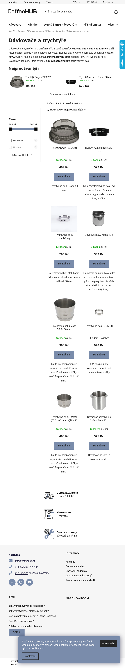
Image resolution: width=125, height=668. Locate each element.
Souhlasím (108, 643)
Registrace (108, 2)
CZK (75, 2)
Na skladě (24, 140)
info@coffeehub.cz (25, 561)
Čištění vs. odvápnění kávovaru (26, 626)
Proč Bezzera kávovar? (21, 621)
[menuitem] (15, 24)
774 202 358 (21, 567)
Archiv (16, 632)
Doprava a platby (32, 2)
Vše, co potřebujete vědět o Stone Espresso (32, 616)
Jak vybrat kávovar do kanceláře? (27, 606)
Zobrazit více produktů (61, 94)
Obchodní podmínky (76, 571)
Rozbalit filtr (22, 155)
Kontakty (13, 2)
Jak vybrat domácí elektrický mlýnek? (29, 611)
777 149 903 (21, 573)
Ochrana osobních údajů (79, 575)
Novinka (24, 147)
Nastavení (30, 656)
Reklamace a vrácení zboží (80, 580)
